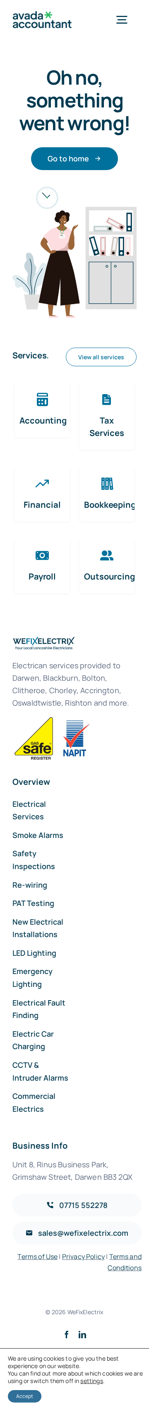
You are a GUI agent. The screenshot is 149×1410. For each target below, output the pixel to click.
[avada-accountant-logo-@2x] (42, 15)
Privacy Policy (83, 1256)
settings (91, 1381)
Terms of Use (37, 1256)
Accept (24, 1396)
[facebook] (66, 1334)
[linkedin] (82, 1334)
